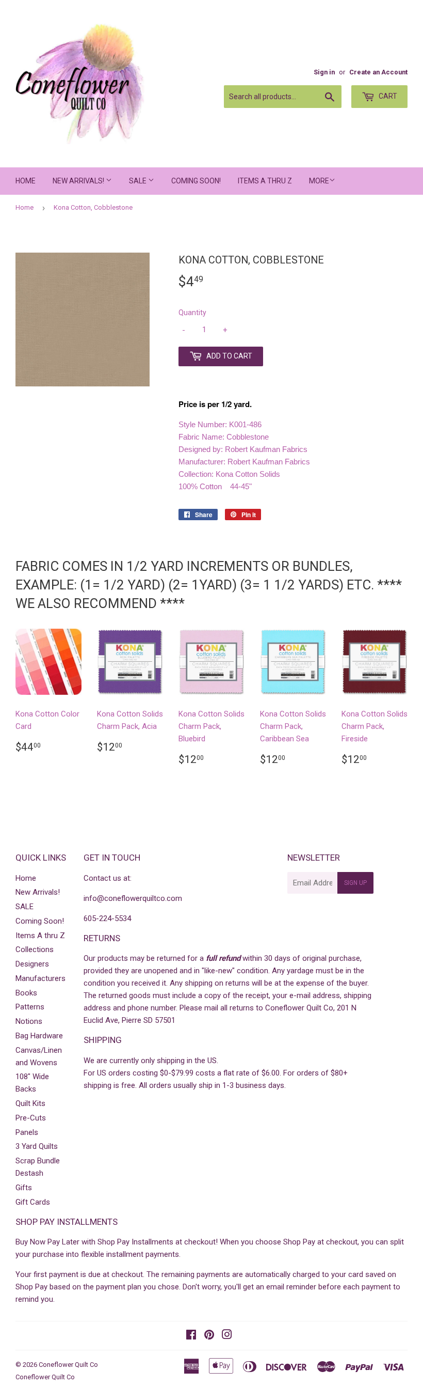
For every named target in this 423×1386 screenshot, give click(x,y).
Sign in (324, 72)
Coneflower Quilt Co (68, 1364)
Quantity (192, 312)
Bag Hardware (39, 1035)
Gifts (23, 1187)
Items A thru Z (265, 181)
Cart (387, 96)
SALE (138, 181)
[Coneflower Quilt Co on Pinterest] (209, 1336)
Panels (26, 1132)
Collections (34, 949)
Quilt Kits (30, 1103)
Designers (32, 964)
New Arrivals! (79, 181)
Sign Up (355, 882)
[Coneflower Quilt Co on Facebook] (191, 1336)
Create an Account (378, 72)
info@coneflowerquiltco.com (133, 898)
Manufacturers (40, 978)
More (319, 181)
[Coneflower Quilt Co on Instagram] (227, 1336)
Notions (28, 1021)
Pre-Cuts (30, 1118)
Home (25, 181)
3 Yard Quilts (36, 1146)
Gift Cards (32, 1202)
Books (26, 993)
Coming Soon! (196, 181)
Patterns (29, 1006)
